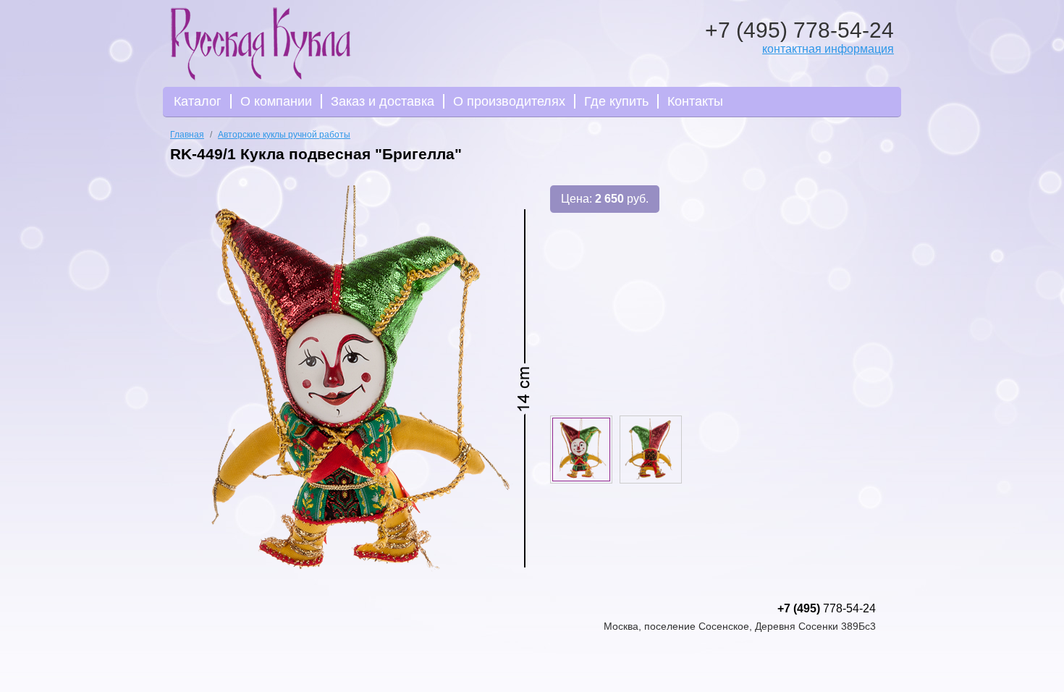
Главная (187, 135)
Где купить (616, 101)
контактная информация (828, 49)
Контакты (695, 101)
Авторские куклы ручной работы (284, 135)
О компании (276, 101)
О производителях (509, 101)
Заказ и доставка (382, 101)
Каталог (197, 101)
